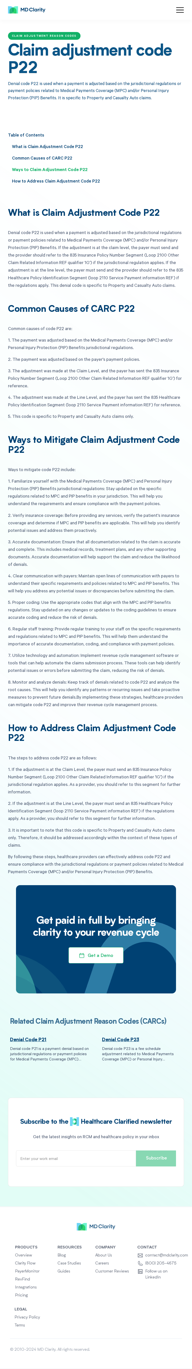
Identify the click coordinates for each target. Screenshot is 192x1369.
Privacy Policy (27, 1317)
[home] (27, 10)
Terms (19, 1325)
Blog (62, 1255)
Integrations (26, 1287)
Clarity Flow (25, 1263)
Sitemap (175, 1350)
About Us (103, 1255)
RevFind (22, 1279)
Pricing (21, 1295)
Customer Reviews (112, 1271)
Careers (102, 1263)
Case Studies (69, 1263)
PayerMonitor (27, 1271)
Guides (64, 1271)
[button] (180, 10)
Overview (23, 1255)
